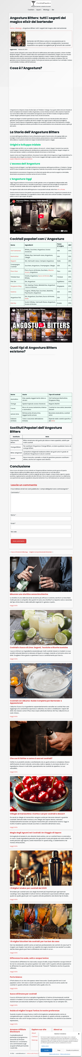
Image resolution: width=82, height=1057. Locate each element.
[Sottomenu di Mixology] (50, 9)
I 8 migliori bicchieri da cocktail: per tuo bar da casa (34, 941)
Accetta (46, 1050)
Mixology (19, 28)
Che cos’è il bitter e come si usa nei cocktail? (31, 758)
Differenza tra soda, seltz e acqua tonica (29, 958)
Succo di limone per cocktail (23, 994)
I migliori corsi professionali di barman (40, 552)
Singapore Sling (16, 286)
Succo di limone (43, 276)
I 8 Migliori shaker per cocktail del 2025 (28, 888)
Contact (35, 1037)
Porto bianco (16, 977)
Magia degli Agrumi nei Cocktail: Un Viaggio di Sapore (35, 833)
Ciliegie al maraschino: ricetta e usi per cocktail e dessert (37, 814)
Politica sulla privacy (54, 1054)
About (34, 1033)
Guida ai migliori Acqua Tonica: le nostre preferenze (34, 1011)
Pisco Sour (14, 271)
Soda (26, 299)
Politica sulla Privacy (32, 1053)
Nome (13, 515)
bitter (53, 421)
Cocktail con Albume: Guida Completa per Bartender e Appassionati (36, 702)
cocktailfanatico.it (20, 1053)
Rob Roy (13, 303)
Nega (58, 1050)
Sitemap (35, 1040)
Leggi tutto (13, 606)
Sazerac (13, 292)
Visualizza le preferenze (72, 1050)
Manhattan (14, 256)
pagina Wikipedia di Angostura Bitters (21, 159)
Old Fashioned (16, 251)
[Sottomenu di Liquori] (41, 9)
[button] (79, 1034)
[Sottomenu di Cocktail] (34, 9)
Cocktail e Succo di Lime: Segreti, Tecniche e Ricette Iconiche (39, 647)
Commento (15, 492)
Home (12, 28)
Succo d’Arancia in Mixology (19, 552)
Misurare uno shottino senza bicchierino (29, 594)
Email (13, 523)
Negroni (13, 261)
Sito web (14, 532)
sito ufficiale (61, 189)
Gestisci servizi (45, 1046)
